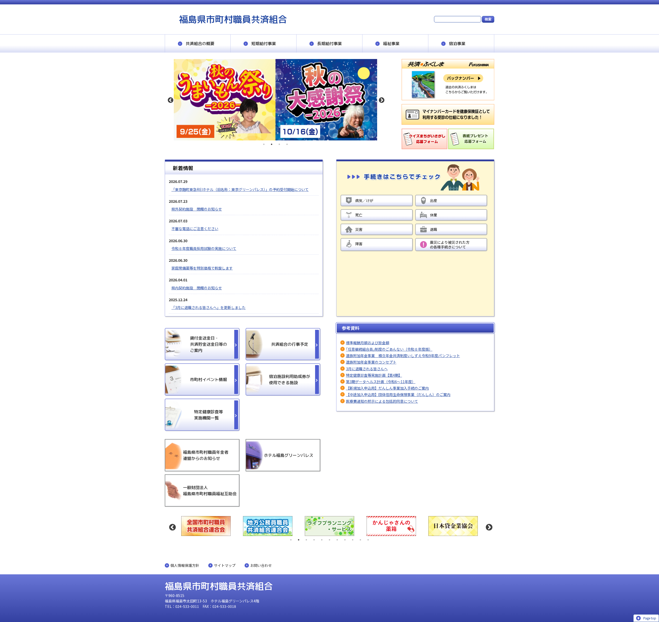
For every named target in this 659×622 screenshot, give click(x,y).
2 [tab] (271, 144)
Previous (169, 99)
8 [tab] (345, 539)
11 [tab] (368, 539)
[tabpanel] (275, 99)
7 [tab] (337, 539)
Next (381, 99)
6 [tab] (329, 539)
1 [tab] (263, 144)
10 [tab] (360, 539)
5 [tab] (321, 539)
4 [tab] (287, 144)
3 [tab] (279, 144)
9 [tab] (352, 539)
